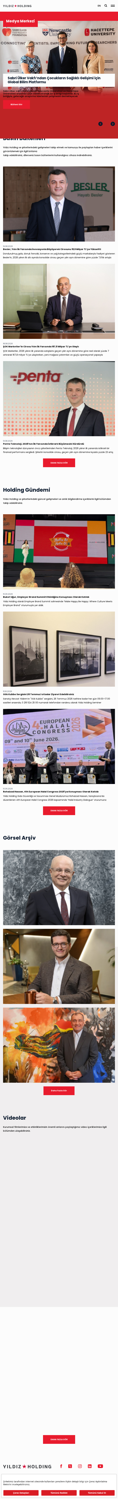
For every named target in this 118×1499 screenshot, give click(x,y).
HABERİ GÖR (104, 583)
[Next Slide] (113, 124)
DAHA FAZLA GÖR (59, 463)
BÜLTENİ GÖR (103, 235)
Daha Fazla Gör (59, 1090)
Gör (108, 919)
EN (99, 6)
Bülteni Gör (16, 104)
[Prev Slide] (100, 124)
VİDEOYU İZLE (103, 1211)
